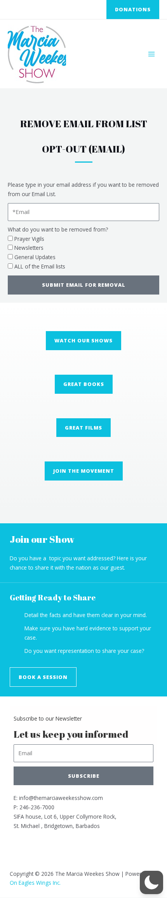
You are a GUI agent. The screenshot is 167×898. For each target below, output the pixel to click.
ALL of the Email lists (39, 266)
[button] (132, 9)
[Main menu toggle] (152, 54)
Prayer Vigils (29, 238)
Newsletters (28, 247)
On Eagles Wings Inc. (35, 882)
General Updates (35, 257)
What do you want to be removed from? (58, 229)
